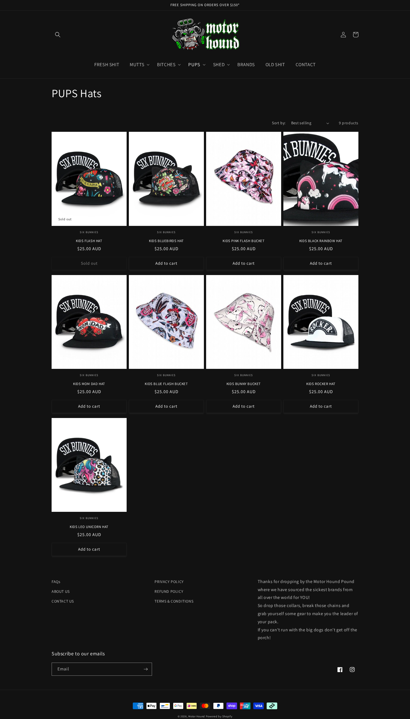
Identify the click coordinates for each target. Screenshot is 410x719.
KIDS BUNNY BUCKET (243, 384)
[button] (58, 34)
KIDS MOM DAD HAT (89, 384)
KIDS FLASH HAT (89, 241)
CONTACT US (63, 601)
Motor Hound (196, 716)
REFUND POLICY (169, 591)
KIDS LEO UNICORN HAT (89, 527)
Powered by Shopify (219, 716)
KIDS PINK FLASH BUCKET (243, 241)
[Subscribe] (145, 669)
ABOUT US (61, 591)
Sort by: (278, 122)
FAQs (56, 581)
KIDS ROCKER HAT (321, 384)
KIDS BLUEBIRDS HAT (166, 241)
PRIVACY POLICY (169, 581)
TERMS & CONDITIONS (174, 601)
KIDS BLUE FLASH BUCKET (166, 384)
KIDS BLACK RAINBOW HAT (321, 241)
